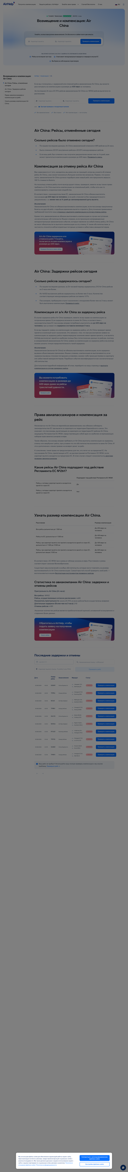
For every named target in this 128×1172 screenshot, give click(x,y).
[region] (64, 1161)
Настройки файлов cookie (94, 1164)
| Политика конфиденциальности (46, 1165)
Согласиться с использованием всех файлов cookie (95, 1158)
